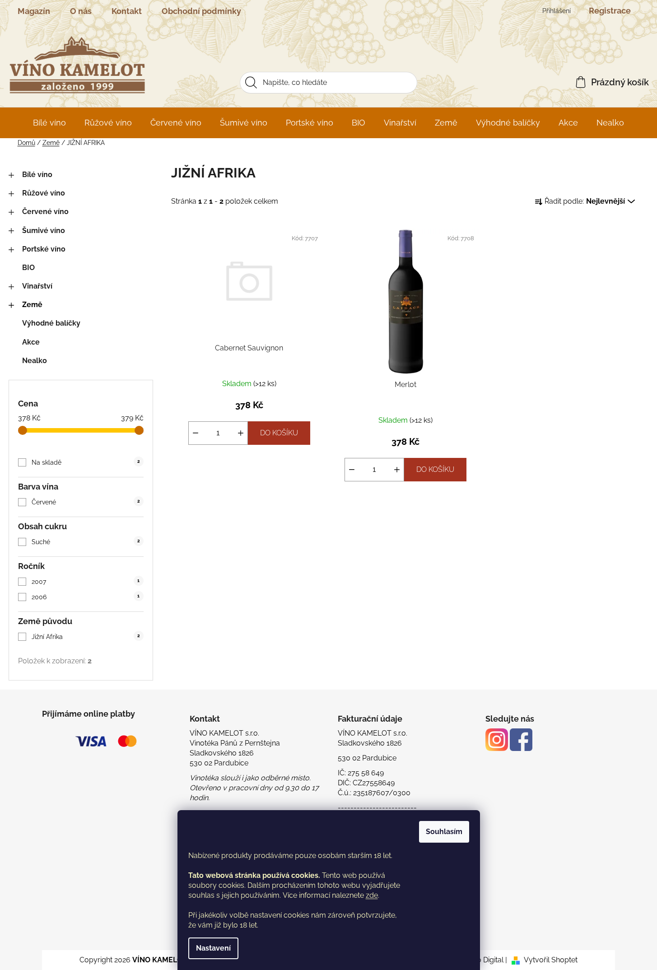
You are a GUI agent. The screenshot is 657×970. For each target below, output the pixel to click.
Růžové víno (43, 193)
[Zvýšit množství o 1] (240, 433)
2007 (86, 581)
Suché (86, 542)
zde (372, 895)
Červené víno (45, 211)
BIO (28, 267)
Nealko (34, 360)
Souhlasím (444, 831)
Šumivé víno (43, 230)
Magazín (34, 11)
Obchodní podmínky (201, 11)
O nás (81, 11)
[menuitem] (49, 122)
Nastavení (213, 948)
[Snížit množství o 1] (195, 433)
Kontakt (127, 11)
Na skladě (86, 462)
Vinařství (37, 286)
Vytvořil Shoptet (551, 960)
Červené (86, 502)
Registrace (610, 10)
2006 (86, 597)
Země (32, 304)
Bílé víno (37, 174)
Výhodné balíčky (51, 323)
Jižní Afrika (86, 636)
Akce (31, 342)
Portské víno (43, 249)
